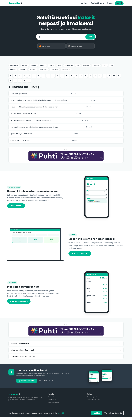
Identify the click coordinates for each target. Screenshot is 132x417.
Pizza (104, 65)
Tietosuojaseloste (93, 397)
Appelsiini (33, 69)
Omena (42, 65)
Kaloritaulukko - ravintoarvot (23, 356)
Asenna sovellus (28, 381)
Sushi (59, 65)
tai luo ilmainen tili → (46, 381)
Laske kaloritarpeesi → (79, 253)
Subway (34, 65)
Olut (78, 65)
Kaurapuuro (69, 65)
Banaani (24, 65)
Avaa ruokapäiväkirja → (19, 301)
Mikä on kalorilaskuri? (20, 343)
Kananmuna (14, 65)
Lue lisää (61, 413)
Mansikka (23, 69)
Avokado (86, 65)
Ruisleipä (13, 69)
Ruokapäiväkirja (97, 3)
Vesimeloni (43, 69)
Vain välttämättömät (113, 413)
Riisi (111, 65)
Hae (90, 37)
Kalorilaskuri (85, 3)
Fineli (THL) (96, 400)
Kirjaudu (110, 3)
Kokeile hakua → (16, 206)
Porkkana (96, 65)
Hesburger (54, 69)
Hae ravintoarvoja (54, 397)
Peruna (51, 65)
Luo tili (119, 3)
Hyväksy (96, 413)
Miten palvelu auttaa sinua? (22, 350)
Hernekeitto (66, 69)
